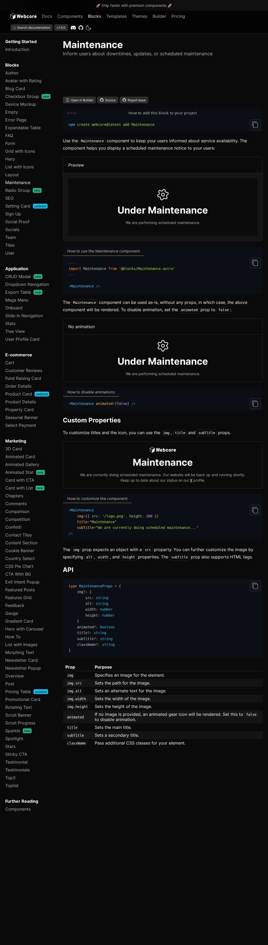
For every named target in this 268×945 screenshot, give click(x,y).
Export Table (23, 292)
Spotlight (14, 738)
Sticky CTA (16, 754)
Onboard (14, 307)
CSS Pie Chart (19, 566)
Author (12, 72)
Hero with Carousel (24, 628)
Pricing (178, 16)
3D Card (13, 448)
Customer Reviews (23, 370)
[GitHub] (81, 27)
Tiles (9, 245)
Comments (16, 503)
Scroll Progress (20, 722)
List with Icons (19, 166)
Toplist (12, 785)
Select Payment (20, 425)
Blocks (94, 16)
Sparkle (17, 730)
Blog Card (15, 88)
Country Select (20, 558)
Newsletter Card (21, 660)
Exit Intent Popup (22, 581)
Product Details (20, 401)
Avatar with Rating (23, 80)
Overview (14, 675)
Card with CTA (19, 480)
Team (10, 237)
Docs (47, 16)
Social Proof (17, 221)
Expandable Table (23, 127)
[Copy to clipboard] (255, 125)
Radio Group (22, 190)
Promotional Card (22, 699)
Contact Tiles (18, 535)
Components (70, 16)
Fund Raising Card (23, 378)
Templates (116, 16)
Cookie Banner (19, 550)
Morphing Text (19, 652)
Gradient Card (19, 621)
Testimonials (17, 769)
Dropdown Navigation (27, 284)
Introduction (17, 49)
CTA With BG (18, 574)
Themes (139, 16)
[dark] (88, 27)
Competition (17, 519)
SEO (9, 198)
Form (10, 143)
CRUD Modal (23, 276)
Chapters (14, 495)
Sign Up (13, 213)
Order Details (18, 386)
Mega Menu (16, 300)
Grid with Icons (20, 151)
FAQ (9, 135)
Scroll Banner (18, 715)
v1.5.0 (61, 27)
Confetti (13, 527)
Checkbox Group (27, 96)
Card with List (24, 488)
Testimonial (16, 762)
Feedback (14, 605)
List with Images (21, 644)
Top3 (10, 777)
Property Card (19, 409)
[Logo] (23, 16)
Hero (10, 159)
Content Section (21, 542)
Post (9, 683)
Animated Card (20, 456)
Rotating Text (18, 707)
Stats (10, 323)
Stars (10, 746)
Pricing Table (26, 691)
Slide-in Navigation (24, 315)
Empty (11, 112)
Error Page (15, 119)
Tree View (15, 331)
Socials (12, 229)
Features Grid (18, 597)
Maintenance (17, 182)
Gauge (11, 613)
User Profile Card (22, 339)
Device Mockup (20, 104)
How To (13, 636)
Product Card (26, 394)
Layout (12, 174)
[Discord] (73, 27)
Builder (159, 16)
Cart (9, 362)
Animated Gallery (22, 464)
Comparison (17, 511)
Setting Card (25, 206)
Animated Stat (24, 472)
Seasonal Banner (21, 417)
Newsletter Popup (23, 668)
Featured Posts (20, 589)
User (9, 253)
